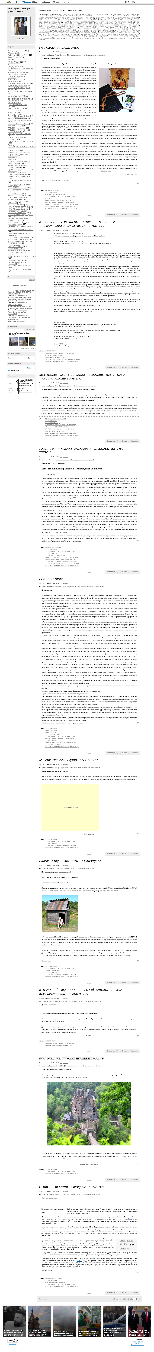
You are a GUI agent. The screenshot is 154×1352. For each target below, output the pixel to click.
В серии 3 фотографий (26, 348)
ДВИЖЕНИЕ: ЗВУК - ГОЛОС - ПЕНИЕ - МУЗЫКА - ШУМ (116, 33)
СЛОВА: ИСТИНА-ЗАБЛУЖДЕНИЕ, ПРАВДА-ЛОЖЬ (97, 23)
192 (118, 1299)
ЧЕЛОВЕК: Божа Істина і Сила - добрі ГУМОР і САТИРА (73, 17)
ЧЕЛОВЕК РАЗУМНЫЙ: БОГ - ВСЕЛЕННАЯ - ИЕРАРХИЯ (18, 212)
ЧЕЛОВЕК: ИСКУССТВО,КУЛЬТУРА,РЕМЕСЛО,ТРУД (22, 255)
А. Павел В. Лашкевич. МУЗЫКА (19, 84)
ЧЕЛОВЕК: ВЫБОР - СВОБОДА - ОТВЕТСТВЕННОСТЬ (19, 246)
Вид (129, 2)
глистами (98, 1239)
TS (9, 59)
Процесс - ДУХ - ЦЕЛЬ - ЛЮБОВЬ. (19, 134)
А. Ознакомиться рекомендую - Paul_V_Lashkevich (18, 73)
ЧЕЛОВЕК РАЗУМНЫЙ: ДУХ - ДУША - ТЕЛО (115, 19)
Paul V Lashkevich (9, 12)
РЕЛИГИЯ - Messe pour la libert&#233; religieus (121, 26)
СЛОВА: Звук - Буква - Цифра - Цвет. (20, 180)
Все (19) (32, 280)
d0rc (56, 386)
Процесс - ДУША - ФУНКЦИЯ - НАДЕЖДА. (115, 29)
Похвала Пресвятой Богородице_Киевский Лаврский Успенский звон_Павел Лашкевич (20, 306)
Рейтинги (47, 2)
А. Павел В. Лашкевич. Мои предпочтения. (17, 80)
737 (114, 1299)
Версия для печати (126, 1241)
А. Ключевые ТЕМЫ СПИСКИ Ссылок (20, 69)
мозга (126, 1231)
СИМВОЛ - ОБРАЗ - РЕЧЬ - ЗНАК (19, 177)
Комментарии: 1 (22, 310)
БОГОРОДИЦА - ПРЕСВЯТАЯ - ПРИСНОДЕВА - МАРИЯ (18, 96)
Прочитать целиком (74, 55)
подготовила (72, 950)
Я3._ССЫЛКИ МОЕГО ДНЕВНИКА (19, 270)
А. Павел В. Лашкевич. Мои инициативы (123, 35)
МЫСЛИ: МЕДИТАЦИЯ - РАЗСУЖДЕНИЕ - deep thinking (18, 115)
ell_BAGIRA (59, 1066)
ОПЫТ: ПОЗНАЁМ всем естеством (19, 120)
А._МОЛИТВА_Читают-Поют (17, 86)
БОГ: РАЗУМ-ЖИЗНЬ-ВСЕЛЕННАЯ (20, 91)
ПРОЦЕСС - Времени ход (16, 128)
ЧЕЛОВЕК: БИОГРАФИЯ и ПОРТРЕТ (20, 230)
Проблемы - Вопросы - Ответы (18, 124)
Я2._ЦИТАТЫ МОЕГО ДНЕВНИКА (19, 266)
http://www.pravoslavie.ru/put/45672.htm (55, 180)
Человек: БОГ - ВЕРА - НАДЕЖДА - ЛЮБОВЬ (52, 18)
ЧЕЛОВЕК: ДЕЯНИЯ (15, 253)
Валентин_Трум (60, 586)
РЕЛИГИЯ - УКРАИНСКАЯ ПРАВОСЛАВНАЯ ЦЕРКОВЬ (17, 173)
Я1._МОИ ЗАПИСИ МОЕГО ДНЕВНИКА (123, 14)
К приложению (30, 329)
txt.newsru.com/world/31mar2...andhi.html (68, 233)
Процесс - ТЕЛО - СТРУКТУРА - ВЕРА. (21, 141)
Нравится (125, 214)
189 (128, 1299)
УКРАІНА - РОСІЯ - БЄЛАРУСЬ (18, 207)
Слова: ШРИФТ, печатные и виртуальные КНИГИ (17, 198)
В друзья (22, 38)
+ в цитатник (64, 52)
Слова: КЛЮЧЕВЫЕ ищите (17, 188)
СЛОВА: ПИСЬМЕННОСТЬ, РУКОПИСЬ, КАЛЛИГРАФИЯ (17, 194)
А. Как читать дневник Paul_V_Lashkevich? (15, 66)
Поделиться (134, 214)
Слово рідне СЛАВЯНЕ (16, 205)
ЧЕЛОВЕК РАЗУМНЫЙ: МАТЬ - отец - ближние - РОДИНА (20, 219)
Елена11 (58, 1194)
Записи (10, 9)
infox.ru (59, 510)
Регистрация (27, 2)
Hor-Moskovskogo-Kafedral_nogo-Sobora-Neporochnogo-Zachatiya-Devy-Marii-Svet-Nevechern (20, 299)
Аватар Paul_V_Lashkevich (21, 26)
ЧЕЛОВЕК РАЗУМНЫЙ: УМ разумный (20, 226)
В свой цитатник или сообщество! (93, 55)
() (117, 214)
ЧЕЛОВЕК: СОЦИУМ (15, 260)
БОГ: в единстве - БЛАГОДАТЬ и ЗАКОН (121, 34)
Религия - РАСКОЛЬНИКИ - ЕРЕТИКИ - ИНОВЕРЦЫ (120, 25)
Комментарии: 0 (22, 295)
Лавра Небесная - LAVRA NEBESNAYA (17, 313)
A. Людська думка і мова (16, 51)
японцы (79, 1261)
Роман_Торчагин (60, 55)
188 (130, 1299)
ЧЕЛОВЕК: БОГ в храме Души (18, 237)
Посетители (23, 390)
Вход (35, 2)
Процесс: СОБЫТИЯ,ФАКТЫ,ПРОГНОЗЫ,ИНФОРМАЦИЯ (24, 146)
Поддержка (126, 2)
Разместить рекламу (137, 1345)
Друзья (16, 9)
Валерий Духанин (131, 174)
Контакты (138, 1343)
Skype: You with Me (14, 57)
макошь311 (59, 1001)
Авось (57, 2)
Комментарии (25, 9)
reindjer (57, 768)
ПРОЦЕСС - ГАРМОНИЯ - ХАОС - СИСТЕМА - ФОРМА (19, 131)
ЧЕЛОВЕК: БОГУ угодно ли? (17, 239)
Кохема (101, 1156)
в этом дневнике (15, 371)
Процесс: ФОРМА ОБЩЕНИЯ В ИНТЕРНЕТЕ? (57, 27)
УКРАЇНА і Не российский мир (18, 209)
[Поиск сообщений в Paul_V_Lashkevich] (29, 368)
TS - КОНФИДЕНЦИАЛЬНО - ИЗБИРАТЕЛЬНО (17, 62)
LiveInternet (11, 2)
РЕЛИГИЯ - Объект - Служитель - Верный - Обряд (87, 26)
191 (121, 1299)
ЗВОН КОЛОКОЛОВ (14, 103)
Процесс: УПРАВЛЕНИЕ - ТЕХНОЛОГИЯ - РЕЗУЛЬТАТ (17, 151)
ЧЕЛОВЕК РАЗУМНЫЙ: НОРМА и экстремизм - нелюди (19, 223)
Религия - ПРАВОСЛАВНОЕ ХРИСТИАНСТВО (17, 166)
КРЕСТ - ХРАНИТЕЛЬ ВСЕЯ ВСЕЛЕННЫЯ (63, 33)
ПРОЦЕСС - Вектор (14, 126)
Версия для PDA (138, 1341)
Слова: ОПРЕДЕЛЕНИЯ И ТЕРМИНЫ (20, 190)
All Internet (11, 53)
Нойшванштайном (48, 1077)
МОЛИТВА (11, 112)
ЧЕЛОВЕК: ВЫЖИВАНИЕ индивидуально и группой (17, 249)
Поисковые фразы (25, 392)
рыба (128, 1219)
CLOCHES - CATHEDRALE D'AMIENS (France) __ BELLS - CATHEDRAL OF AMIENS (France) (21, 292)
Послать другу (125, 1249)
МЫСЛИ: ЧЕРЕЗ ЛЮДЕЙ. (16, 118)
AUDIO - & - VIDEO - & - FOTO (18, 55)
